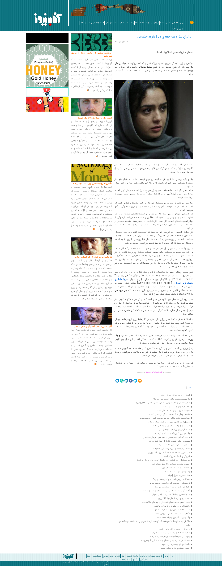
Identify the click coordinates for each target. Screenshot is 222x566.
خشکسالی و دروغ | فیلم (179, 475)
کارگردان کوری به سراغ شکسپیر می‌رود (172, 487)
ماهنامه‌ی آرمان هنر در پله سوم (176, 544)
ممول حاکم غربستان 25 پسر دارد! (174, 445)
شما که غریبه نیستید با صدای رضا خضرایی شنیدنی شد (165, 540)
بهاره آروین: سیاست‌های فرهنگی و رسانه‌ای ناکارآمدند (166, 502)
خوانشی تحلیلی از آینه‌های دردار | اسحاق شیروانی (91, 54)
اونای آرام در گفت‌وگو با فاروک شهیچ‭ (95, 118)
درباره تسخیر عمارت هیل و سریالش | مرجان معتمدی (166, 437)
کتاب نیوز (72, 562)
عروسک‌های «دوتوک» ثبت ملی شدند (173, 410)
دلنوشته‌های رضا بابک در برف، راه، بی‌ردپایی (170, 494)
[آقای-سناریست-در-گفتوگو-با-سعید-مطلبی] (91, 316)
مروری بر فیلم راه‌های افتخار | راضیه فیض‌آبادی (169, 441)
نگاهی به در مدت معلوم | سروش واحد (172, 514)
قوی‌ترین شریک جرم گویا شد (177, 456)
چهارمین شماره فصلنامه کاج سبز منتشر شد (171, 464)
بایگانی (143, 560)
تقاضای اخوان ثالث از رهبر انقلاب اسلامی (93, 257)
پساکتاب (190, 388)
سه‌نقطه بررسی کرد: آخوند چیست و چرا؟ (171, 479)
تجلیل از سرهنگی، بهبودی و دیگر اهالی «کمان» (168, 422)
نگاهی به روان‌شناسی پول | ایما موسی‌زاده (92, 184)
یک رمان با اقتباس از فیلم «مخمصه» (173, 517)
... (90, 90)
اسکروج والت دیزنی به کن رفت (175, 395)
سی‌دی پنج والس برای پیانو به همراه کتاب (171, 426)
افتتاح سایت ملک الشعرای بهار (175, 468)
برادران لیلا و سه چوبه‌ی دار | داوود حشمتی (164, 36)
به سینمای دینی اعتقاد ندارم (177, 472)
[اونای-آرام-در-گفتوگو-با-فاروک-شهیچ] (91, 107)
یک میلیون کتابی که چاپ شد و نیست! (172, 433)
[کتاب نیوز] (61, 556)
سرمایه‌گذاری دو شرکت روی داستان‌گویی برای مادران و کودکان (162, 460)
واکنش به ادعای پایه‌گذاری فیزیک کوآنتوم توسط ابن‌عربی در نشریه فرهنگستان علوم (154, 523)
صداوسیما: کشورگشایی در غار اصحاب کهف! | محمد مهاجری (164, 418)
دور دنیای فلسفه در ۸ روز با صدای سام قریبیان (169, 452)
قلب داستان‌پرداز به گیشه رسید (175, 548)
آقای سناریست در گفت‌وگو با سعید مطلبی (93, 327)
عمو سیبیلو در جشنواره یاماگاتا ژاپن (174, 498)
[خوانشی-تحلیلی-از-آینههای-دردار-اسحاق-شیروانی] (91, 42)
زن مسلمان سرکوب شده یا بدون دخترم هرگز (170, 483)
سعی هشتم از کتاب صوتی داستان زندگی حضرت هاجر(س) (163, 403)
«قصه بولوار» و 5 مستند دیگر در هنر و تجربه (169, 414)
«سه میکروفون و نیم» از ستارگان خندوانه (171, 449)
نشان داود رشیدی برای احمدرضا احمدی (172, 510)
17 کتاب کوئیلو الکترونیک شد (176, 407)
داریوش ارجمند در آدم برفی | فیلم (174, 529)
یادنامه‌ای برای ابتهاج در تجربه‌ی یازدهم (172, 506)
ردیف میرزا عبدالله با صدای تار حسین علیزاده (170, 537)
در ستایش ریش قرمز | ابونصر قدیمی (173, 429)
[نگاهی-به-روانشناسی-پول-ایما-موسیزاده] (91, 173)
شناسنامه (126, 560)
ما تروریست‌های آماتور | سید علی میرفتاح (171, 399)
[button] (116, 380)
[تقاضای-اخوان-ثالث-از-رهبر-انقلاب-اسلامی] (91, 246)
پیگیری (135, 560)
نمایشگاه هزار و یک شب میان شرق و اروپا (171, 533)
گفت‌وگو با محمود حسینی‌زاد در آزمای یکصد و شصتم (166, 491)
